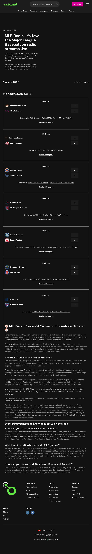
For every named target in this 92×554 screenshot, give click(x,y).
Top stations (22, 11)
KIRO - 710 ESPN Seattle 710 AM (65, 247)
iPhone (5, 512)
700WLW (42, 150)
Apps (74, 490)
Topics (71, 11)
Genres (63, 11)
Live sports (44, 11)
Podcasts (33, 11)
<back (77, 82)
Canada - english (47, 530)
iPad (4, 515)
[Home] (4, 30)
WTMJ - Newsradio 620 (61, 279)
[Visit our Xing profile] (33, 513)
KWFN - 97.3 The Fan (55, 150)
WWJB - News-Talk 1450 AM (38, 183)
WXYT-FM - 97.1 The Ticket (60, 312)
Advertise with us (32, 494)
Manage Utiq (53, 497)
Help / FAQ (76, 494)
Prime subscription (79, 497)
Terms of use (53, 487)
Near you (54, 11)
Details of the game (46, 122)
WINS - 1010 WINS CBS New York (62, 183)
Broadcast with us (32, 497)
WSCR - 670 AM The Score (42, 279)
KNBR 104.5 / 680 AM (64, 118)
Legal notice (53, 494)
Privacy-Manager (55, 501)
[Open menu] (87, 4)
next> (86, 82)
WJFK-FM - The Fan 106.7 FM (45, 215)
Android (6, 519)
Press (28, 490)
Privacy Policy (54, 490)
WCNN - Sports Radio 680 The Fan (42, 118)
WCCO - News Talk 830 (40, 312)
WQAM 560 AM (63, 215)
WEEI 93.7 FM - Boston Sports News (38, 247)
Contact (75, 487)
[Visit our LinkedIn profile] (28, 513)
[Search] (56, 4)
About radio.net (31, 487)
